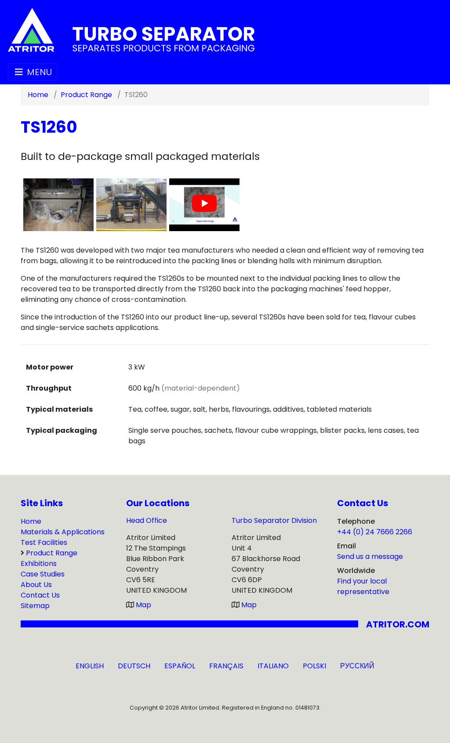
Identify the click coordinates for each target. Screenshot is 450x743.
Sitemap (35, 606)
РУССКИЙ (357, 666)
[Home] (131, 29)
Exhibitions (39, 563)
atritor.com (397, 624)
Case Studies (43, 574)
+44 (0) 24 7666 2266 (374, 532)
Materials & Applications (63, 532)
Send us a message (370, 556)
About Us (36, 585)
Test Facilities (44, 542)
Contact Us (40, 595)
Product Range (51, 553)
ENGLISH (90, 666)
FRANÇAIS (226, 666)
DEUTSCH (134, 666)
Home (31, 521)
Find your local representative (363, 586)
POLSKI (314, 666)
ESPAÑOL (179, 666)
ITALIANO (273, 666)
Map (143, 605)
